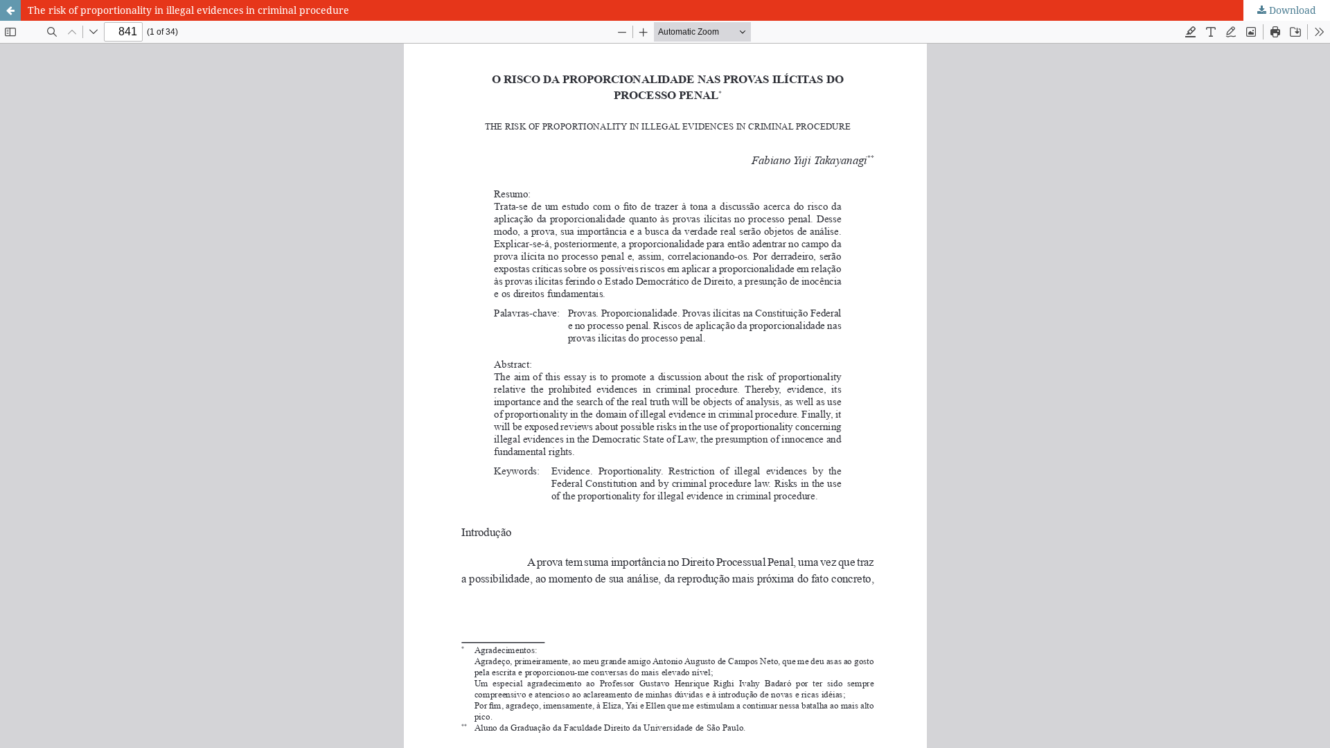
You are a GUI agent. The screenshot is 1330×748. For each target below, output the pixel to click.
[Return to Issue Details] (10, 10)
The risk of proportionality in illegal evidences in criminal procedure (188, 10)
